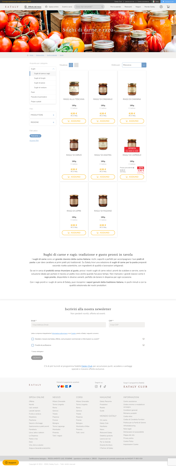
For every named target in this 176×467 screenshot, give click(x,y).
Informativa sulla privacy (60, 333)
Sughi (61, 55)
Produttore (37, 115)
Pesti (33, 92)
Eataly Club (87, 366)
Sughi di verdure (40, 87)
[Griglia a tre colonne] (71, 65)
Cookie (73, 333)
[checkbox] (32, 339)
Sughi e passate (52, 55)
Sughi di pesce (39, 83)
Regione (35, 122)
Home (31, 55)
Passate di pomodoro (39, 97)
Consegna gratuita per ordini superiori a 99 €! (16, 2)
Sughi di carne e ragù (42, 73)
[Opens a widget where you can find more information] (10, 463)
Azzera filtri (34, 140)
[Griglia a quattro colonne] (76, 65)
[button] (161, 6)
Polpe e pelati (36, 101)
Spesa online (40, 55)
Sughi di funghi (39, 78)
